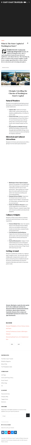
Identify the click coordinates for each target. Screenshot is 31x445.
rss (2, 385)
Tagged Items (4, 399)
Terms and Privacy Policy (7, 377)
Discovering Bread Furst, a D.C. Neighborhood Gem (17, 338)
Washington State (5, 67)
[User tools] (28, 43)
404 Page (3, 375)
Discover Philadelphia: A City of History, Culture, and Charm (17, 327)
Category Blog (4, 396)
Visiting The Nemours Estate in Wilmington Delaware (16, 333)
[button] (1, 2)
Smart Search (4, 380)
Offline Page (4, 383)
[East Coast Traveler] (5, 421)
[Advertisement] (15, 21)
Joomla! (3, 440)
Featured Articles (5, 394)
